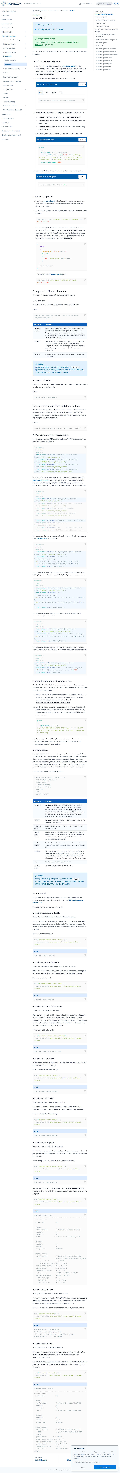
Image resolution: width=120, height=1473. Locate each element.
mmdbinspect (56, 274)
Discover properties (101, 17)
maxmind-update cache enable (106, 52)
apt (40, 92)
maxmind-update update (104, 64)
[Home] (33, 11)
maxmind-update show (103, 67)
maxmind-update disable (104, 58)
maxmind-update (101, 43)
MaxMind (72, 11)
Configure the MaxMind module (105, 20)
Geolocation (64, 11)
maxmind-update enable (104, 61)
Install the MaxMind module (104, 14)
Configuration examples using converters (105, 36)
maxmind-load (100, 23)
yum (46, 92)
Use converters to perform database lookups (106, 30)
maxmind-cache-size (102, 26)
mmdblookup (48, 201)
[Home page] (12, 3)
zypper (53, 92)
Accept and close (105, 1467)
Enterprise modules (54, 11)
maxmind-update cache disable (106, 49)
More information (94, 1462)
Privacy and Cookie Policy (81, 1462)
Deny (83, 1467)
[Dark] (114, 4)
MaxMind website (69, 66)
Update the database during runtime (106, 40)
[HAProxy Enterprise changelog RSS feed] (117, 4)
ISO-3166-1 (41, 539)
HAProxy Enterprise (41, 11)
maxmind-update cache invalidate (107, 55)
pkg (61, 92)
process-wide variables (41, 480)
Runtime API (99, 46)
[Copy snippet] (83, 100)
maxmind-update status (103, 70)
